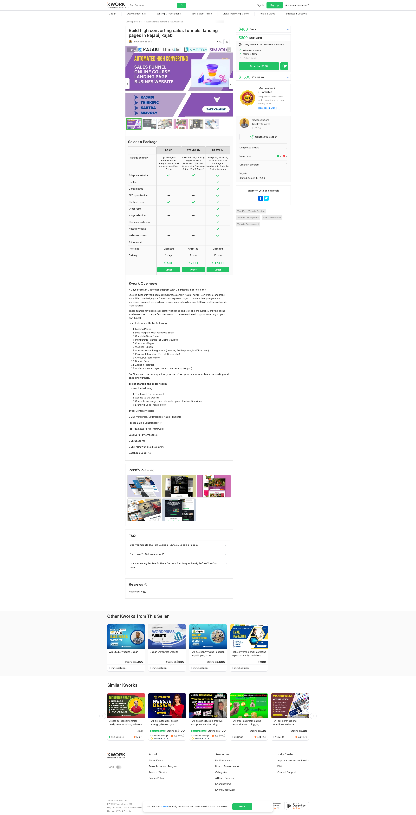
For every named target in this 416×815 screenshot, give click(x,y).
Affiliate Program (224, 778)
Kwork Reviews (223, 783)
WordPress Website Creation (251, 211)
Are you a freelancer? (297, 5)
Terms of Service (158, 772)
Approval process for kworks (293, 760)
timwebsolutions (260, 120)
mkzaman (238, 737)
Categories (221, 772)
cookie (164, 806)
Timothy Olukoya (261, 124)
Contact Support (286, 772)
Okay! (242, 806)
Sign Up (274, 5)
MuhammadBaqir (160, 735)
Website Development (248, 217)
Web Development (272, 217)
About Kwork (156, 760)
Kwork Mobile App (225, 789)
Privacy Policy (156, 778)
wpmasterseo (117, 737)
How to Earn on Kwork (227, 766)
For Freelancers (223, 760)
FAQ (279, 766)
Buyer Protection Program (163, 766)
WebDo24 (279, 737)
